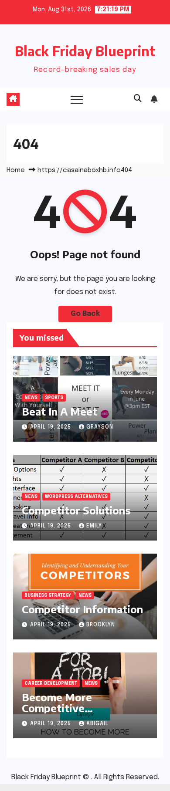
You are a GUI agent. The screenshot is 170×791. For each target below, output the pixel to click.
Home (16, 170)
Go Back (85, 314)
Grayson (99, 427)
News (30, 398)
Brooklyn (100, 625)
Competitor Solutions (76, 510)
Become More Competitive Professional (57, 707)
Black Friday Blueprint (85, 51)
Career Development (50, 683)
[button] (138, 99)
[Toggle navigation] (76, 99)
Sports (54, 398)
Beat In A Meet (59, 411)
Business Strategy (47, 595)
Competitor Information (82, 608)
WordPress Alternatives (76, 496)
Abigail (97, 724)
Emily (94, 526)
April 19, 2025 (51, 427)
